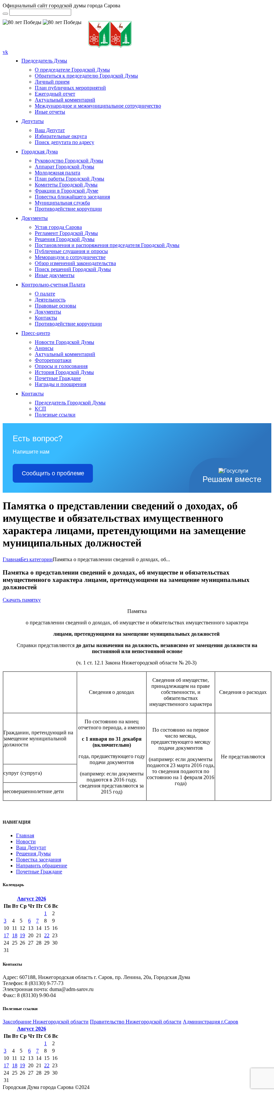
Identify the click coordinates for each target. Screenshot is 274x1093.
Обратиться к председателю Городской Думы (86, 76)
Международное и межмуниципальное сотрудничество (98, 106)
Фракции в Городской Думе (66, 191)
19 (22, 935)
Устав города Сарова (58, 227)
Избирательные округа (61, 136)
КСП (40, 408)
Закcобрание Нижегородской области (46, 1021)
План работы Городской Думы (69, 178)
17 (6, 935)
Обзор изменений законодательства (75, 263)
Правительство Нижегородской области (135, 1021)
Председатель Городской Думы (70, 402)
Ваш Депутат (50, 130)
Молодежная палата (57, 172)
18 (14, 935)
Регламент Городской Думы (66, 233)
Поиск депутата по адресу (64, 142)
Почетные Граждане (58, 378)
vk (5, 52)
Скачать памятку (22, 600)
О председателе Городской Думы (72, 70)
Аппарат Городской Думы (64, 166)
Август (31, 898)
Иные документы (55, 275)
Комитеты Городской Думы (66, 185)
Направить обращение (41, 865)
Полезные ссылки (55, 414)
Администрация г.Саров (210, 1021)
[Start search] (5, 14)
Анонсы (44, 348)
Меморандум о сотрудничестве (70, 257)
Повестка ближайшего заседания (72, 197)
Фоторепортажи (53, 360)
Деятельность (50, 299)
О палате (45, 293)
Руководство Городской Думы (69, 160)
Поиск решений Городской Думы (73, 269)
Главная (12, 559)
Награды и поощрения (60, 384)
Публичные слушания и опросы (71, 251)
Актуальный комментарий (65, 100)
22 (46, 935)
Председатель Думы (44, 61)
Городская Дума (39, 151)
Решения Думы (33, 853)
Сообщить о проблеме (53, 473)
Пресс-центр (35, 333)
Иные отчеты (50, 112)
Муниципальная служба (62, 203)
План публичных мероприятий (70, 88)
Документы (34, 218)
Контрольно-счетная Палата (53, 284)
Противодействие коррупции (68, 209)
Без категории (37, 559)
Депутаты (32, 121)
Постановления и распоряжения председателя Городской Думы (107, 245)
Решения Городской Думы (65, 239)
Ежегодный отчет (55, 94)
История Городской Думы (64, 372)
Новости (26, 841)
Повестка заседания (38, 859)
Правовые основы (55, 306)
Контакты (46, 318)
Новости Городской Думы (64, 342)
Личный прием (52, 82)
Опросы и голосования (61, 366)
